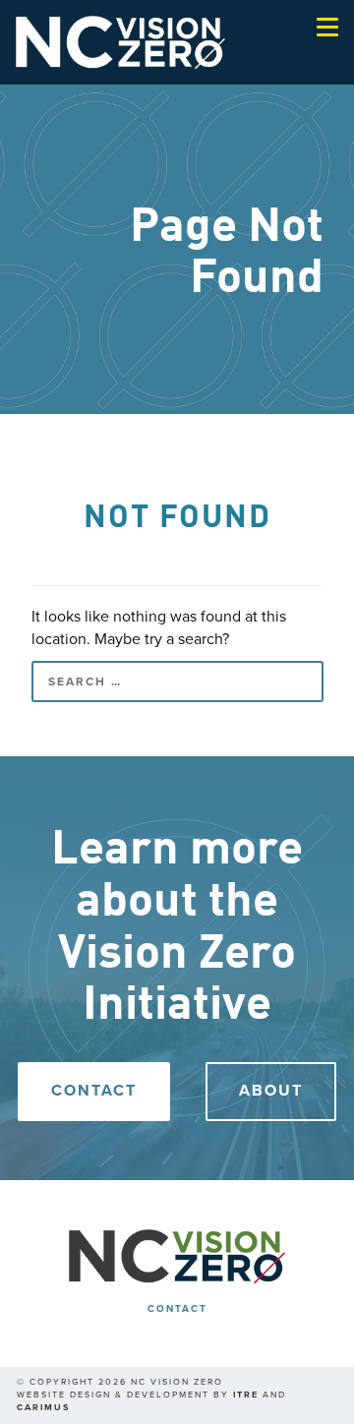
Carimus (43, 1407)
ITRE (246, 1395)
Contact (94, 1090)
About (271, 1090)
